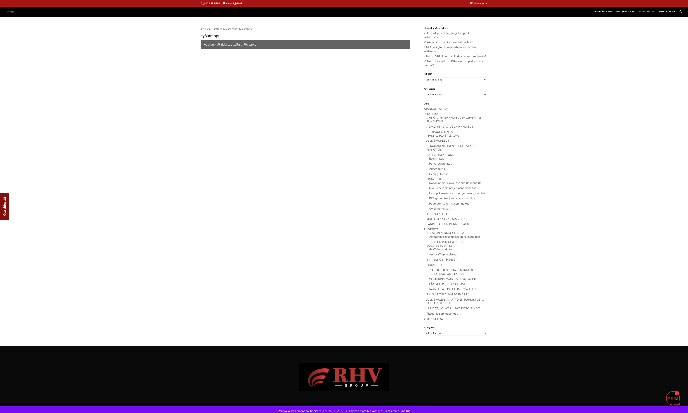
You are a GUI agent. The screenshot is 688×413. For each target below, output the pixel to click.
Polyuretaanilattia (440, 164)
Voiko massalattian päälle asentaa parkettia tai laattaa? (454, 63)
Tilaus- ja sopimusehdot (442, 314)
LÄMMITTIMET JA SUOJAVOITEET (451, 284)
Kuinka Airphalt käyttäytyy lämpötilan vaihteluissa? (448, 35)
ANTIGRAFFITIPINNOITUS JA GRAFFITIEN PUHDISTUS (454, 120)
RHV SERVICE (623, 11)
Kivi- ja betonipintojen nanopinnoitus (452, 188)
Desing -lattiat (438, 174)
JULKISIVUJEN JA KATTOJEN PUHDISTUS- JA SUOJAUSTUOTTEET (456, 301)
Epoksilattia (436, 159)
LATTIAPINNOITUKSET (441, 155)
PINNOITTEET (435, 265)
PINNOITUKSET (436, 179)
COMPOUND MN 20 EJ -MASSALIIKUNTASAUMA (443, 134)
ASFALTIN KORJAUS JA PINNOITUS (449, 127)
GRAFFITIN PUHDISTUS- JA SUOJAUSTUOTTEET (445, 244)
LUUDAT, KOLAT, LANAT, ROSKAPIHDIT (453, 308)
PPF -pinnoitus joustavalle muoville (452, 198)
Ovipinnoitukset (439, 209)
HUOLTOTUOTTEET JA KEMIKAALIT (450, 270)
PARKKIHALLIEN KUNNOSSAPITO (449, 224)
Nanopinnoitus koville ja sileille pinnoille (455, 183)
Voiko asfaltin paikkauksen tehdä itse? (448, 42)
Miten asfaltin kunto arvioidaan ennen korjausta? (455, 56)
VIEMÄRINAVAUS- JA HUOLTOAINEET (454, 279)
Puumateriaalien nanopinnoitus (449, 204)
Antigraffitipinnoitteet (443, 255)
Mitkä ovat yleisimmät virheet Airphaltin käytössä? (450, 49)
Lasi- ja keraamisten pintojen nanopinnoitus (457, 193)
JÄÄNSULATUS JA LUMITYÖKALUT (452, 289)
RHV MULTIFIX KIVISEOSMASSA (447, 294)
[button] (4, 206)
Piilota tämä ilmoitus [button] (397, 411)
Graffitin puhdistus (441, 249)
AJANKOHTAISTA (602, 11)
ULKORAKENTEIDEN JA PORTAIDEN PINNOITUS (450, 148)
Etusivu (205, 29)
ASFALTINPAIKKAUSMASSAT (446, 233)
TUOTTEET (644, 11)
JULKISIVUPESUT (437, 141)
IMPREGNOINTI (436, 214)
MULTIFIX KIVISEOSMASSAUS (446, 219)
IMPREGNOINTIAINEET (441, 260)
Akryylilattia (437, 169)
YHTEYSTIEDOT (667, 11)
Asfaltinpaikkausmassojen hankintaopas (455, 237)
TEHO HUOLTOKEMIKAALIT (447, 274)
